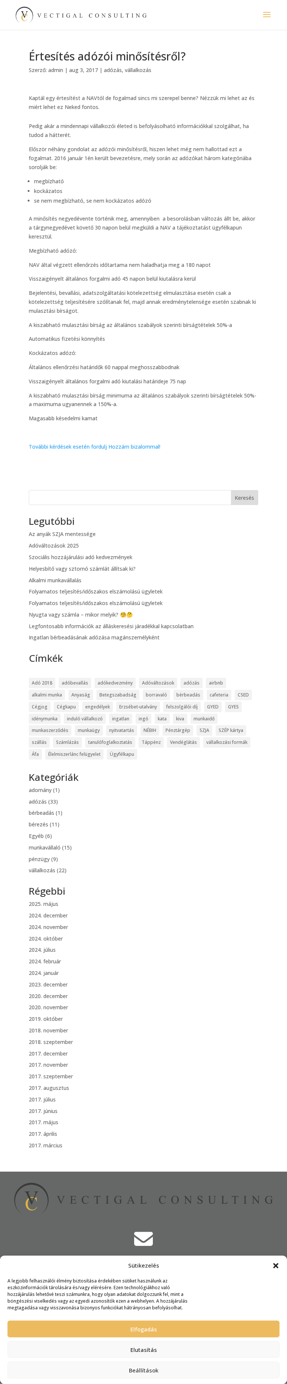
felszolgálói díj (182, 707)
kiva (180, 719)
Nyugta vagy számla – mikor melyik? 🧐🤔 (81, 614)
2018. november (48, 1030)
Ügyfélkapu (122, 754)
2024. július (42, 949)
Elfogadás (143, 1329)
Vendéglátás (183, 742)
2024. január (44, 972)
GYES (233, 707)
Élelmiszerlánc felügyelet (74, 754)
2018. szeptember (51, 1041)
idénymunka (45, 719)
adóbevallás (75, 683)
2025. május (43, 903)
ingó (143, 719)
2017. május (43, 1122)
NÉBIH (150, 730)
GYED (213, 707)
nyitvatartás (121, 730)
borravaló (156, 695)
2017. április (43, 1133)
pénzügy (39, 859)
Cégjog (39, 707)
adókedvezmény (115, 683)
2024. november (48, 927)
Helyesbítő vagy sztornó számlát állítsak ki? (82, 568)
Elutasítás (143, 1349)
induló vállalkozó (85, 719)
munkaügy (89, 730)
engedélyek (97, 707)
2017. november (48, 1064)
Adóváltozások (158, 683)
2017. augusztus (49, 1087)
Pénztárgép (178, 730)
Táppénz (151, 742)
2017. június (43, 1111)
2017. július (42, 1099)
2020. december (48, 996)
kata (162, 719)
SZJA (204, 730)
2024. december (48, 915)
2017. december (48, 1053)
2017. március (45, 1145)
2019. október (46, 1018)
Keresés (244, 497)
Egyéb (36, 835)
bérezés (38, 824)
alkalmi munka (47, 695)
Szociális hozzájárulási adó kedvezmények (80, 557)
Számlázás (67, 742)
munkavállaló (45, 847)
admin (55, 70)
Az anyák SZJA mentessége (62, 533)
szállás (39, 742)
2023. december (48, 984)
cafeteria (219, 695)
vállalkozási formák (226, 742)
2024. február (45, 961)
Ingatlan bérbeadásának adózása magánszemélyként (94, 637)
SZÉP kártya (231, 730)
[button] (276, 1265)
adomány (40, 790)
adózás (113, 70)
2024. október (46, 938)
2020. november (48, 1007)
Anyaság (80, 695)
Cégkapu (66, 707)
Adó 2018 (42, 683)
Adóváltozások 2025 (54, 545)
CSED (243, 695)
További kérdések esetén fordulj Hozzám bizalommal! (94, 446)
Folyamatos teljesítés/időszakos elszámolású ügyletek (96, 591)
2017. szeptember (51, 1076)
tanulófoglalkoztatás (110, 742)
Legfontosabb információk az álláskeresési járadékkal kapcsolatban (111, 626)
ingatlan (120, 719)
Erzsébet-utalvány (138, 707)
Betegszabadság (117, 695)
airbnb (216, 683)
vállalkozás (138, 70)
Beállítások (143, 1370)
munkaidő (204, 719)
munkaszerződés (50, 730)
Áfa (35, 754)
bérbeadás (188, 695)
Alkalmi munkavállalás (55, 580)
